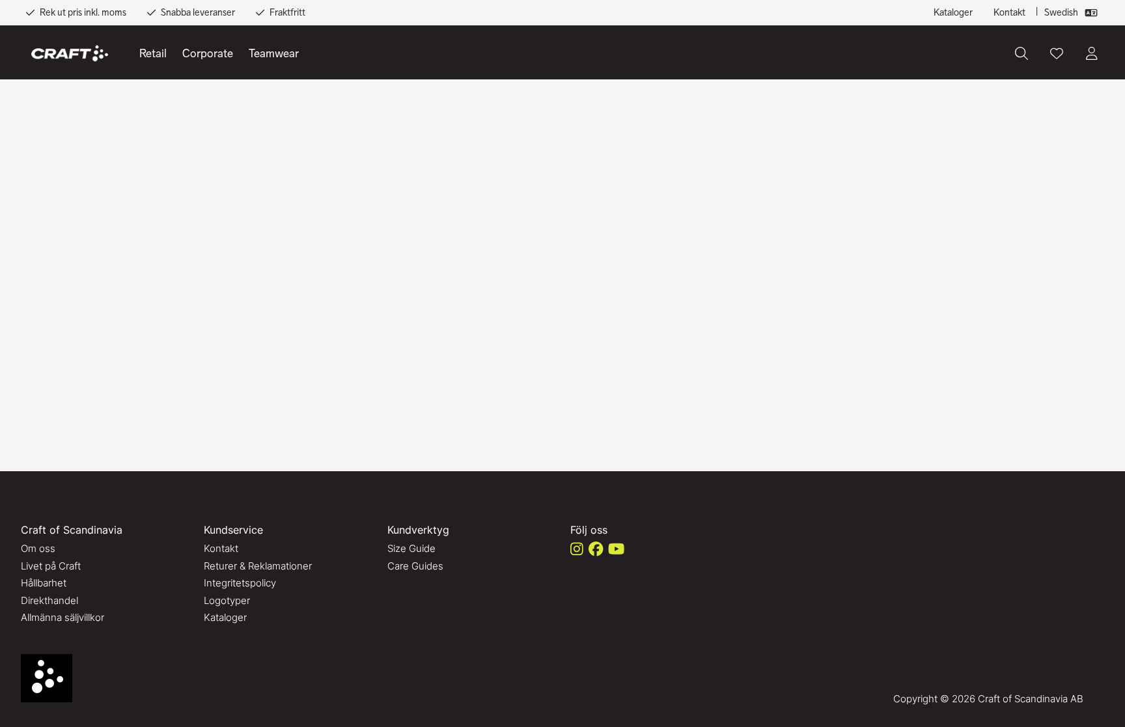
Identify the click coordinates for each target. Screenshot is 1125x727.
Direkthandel (49, 600)
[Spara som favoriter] (1056, 53)
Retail (153, 53)
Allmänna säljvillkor (62, 617)
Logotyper (227, 600)
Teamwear (274, 53)
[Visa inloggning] (1091, 53)
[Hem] (69, 53)
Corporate (207, 53)
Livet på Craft (51, 566)
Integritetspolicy (240, 583)
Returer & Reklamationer (258, 566)
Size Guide (411, 548)
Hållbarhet (43, 583)
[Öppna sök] (1021, 53)
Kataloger (953, 12)
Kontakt (1009, 12)
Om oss (38, 548)
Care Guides (415, 566)
